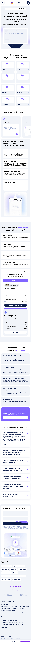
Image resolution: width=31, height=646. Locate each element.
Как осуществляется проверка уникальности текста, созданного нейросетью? (13, 486)
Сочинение (5, 104)
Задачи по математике (19, 576)
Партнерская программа (13, 620)
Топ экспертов (18, 629)
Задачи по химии (16, 579)
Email (17, 601)
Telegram (3, 601)
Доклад (4, 69)
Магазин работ (4, 624)
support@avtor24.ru (15, 591)
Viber (14, 601)
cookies (8, 641)
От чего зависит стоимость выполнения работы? (11, 495)
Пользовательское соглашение (8, 610)
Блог (2, 629)
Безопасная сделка (5, 608)
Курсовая (4, 93)
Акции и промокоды (5, 606)
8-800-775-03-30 (15, 587)
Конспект (19, 93)
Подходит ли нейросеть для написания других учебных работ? (13, 469)
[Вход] (28, 3)
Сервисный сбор (15, 608)
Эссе (18, 69)
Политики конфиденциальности (9, 529)
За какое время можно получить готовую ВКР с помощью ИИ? (12, 477)
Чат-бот (15, 572)
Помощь (22, 608)
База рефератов (13, 624)
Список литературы (6, 572)
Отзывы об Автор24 (9, 629)
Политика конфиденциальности (8, 614)
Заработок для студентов (7, 622)
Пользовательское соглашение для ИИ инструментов (13, 612)
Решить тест (14, 569)
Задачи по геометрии (7, 576)
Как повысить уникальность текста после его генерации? (13, 461)
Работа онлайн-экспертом (17, 619)
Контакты (3, 631)
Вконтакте (8, 601)
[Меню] (2, 3)
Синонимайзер (22, 569)
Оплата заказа (15, 606)
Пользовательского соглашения (21, 528)
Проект (19, 104)
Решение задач (5, 569)
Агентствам (3, 620)
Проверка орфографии (19, 566)
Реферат (19, 81)
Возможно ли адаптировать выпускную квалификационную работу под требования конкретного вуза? (14, 452)
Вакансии (25, 629)
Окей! (25, 643)
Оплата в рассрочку (24, 606)
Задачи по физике (6, 579)
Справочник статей (19, 622)
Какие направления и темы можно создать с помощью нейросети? (13, 433)
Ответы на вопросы (6, 566)
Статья (4, 81)
